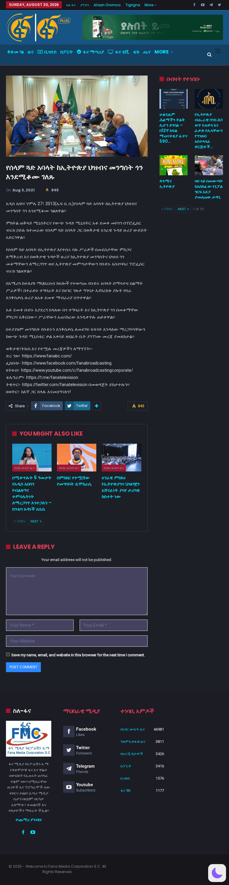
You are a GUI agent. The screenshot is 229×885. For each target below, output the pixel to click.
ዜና (31, 51)
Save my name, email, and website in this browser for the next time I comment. (78, 655)
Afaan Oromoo (107, 4)
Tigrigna (132, 4)
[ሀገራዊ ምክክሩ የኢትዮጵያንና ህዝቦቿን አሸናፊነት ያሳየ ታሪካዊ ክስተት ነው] (121, 457)
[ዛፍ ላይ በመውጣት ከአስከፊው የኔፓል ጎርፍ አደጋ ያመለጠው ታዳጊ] (209, 165)
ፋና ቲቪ (122, 51)
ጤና (147, 51)
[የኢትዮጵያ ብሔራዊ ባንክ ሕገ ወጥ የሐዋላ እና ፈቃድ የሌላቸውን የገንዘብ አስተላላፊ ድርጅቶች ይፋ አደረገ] (209, 99)
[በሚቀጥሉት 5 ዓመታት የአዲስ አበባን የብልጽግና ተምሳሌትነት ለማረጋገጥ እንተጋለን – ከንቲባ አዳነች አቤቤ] (32, 457)
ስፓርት (66, 51)
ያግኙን (84, 4)
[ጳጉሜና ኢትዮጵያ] (174, 165)
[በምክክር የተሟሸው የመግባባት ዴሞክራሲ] (76, 457)
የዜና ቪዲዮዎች (131, 754)
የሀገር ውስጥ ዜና (24, 467)
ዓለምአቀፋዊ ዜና (132, 741)
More (149, 4)
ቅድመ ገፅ (15, 51)
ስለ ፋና (71, 4)
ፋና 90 (125, 790)
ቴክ (136, 51)
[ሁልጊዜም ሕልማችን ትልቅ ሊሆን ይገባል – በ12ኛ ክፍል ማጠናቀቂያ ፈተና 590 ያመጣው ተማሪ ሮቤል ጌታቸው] (174, 99)
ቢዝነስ (50, 51)
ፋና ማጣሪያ (93, 51)
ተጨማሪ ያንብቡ (29, 820)
